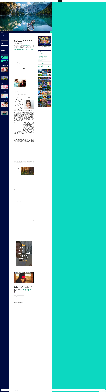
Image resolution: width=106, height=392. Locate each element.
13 (6, 57)
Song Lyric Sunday (47, 32)
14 (7, 57)
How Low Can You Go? (41, 62)
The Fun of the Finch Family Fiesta (42, 59)
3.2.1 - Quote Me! (17, 302)
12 (5, 57)
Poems (41, 32)
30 (2, 61)
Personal (38, 32)
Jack (35, 32)
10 (3, 57)
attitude (21, 302)
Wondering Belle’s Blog (28, 45)
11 (4, 57)
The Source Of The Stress (41, 54)
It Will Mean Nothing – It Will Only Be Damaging (44, 57)
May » (7, 62)
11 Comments (20, 43)
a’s (27, 290)
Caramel (2, 32)
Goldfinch (32, 32)
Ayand (26, 290)
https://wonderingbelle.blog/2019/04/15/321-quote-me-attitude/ (23, 49)
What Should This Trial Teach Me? (42, 56)
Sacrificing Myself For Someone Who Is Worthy (44, 66)
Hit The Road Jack (40, 53)
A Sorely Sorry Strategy (41, 63)
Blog (29, 32)
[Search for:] (4, 45)
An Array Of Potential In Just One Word (23, 41)
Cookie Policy (16, 390)
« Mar (2, 62)
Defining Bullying (40, 65)
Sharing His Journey (40, 60)
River (43, 32)
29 (1, 61)
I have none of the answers (27, 289)
